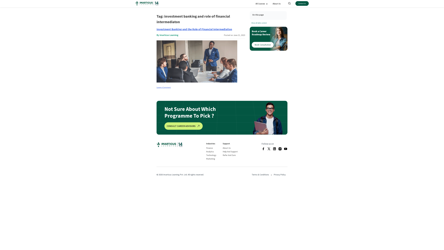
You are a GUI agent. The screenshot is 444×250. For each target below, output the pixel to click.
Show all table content (259, 23)
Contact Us (302, 3)
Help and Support (230, 151)
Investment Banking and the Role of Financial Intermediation (194, 29)
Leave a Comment (164, 87)
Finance (209, 148)
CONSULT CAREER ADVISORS (181, 126)
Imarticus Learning (169, 35)
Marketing (210, 158)
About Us (277, 3)
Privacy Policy (280, 174)
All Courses (260, 3)
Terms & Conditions (260, 174)
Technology (211, 155)
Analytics (210, 151)
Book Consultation (263, 44)
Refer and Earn (229, 155)
